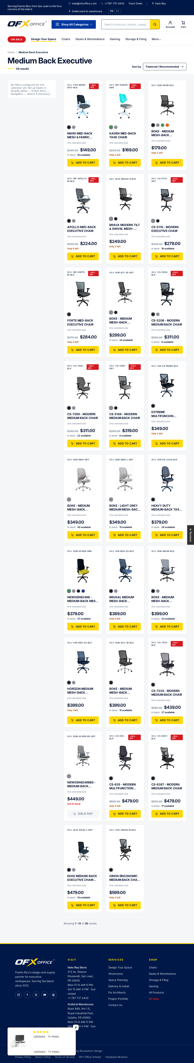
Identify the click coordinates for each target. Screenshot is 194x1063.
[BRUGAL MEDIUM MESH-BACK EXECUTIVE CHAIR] (125, 570)
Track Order (135, 3)
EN (111, 11)
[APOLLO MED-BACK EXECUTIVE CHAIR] (83, 200)
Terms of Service (65, 1056)
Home (11, 52)
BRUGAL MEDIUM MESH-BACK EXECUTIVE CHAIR (122, 599)
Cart (183, 27)
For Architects (117, 992)
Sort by (136, 66)
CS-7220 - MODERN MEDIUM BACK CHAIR (166, 692)
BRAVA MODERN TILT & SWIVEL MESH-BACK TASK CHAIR (124, 227)
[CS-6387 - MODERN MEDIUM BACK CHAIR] (167, 758)
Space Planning (118, 980)
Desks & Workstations (90, 39)
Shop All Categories (76, 24)
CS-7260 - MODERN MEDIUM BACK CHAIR (82, 416)
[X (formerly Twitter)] (36, 994)
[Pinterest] (53, 994)
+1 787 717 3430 (78, 998)
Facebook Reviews (116, 1056)
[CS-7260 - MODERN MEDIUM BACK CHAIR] (83, 387)
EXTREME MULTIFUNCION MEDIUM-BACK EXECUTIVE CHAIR (164, 414)
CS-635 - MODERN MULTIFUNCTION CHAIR (122, 786)
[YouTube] (44, 994)
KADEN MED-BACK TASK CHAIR (122, 135)
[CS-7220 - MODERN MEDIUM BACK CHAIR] (167, 664)
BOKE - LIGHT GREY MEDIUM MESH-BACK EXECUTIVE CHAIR (124, 508)
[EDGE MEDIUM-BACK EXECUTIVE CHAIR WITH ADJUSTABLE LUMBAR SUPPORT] (83, 849)
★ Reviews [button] (190, 535)
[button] (69, 127)
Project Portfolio (118, 998)
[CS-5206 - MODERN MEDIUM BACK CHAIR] (167, 294)
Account (170, 27)
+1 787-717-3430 (114, 3)
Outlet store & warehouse (87, 11)
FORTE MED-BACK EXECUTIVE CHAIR (80, 322)
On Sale (16, 39)
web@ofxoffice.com (84, 3)
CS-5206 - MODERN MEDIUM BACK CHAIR (166, 322)
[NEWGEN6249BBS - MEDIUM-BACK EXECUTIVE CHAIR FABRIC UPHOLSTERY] (83, 755)
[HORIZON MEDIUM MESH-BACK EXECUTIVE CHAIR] (83, 662)
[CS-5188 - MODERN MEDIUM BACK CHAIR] (125, 387)
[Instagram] (18, 994)
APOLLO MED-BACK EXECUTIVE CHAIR (81, 229)
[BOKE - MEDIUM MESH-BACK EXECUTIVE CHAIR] (167, 104)
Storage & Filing (135, 39)
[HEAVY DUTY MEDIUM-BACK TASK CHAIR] (167, 479)
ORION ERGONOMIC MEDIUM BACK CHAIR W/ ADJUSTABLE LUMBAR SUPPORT (124, 878)
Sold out (85, 813)
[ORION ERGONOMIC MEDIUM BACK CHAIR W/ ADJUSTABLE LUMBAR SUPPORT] (125, 849)
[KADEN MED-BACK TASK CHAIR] (125, 107)
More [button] (156, 39)
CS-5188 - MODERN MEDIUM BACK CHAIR (124, 416)
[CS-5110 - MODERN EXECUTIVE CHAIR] (167, 200)
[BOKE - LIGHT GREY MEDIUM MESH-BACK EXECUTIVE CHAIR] (125, 479)
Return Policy (43, 1056)
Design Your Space (43, 39)
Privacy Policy (23, 1056)
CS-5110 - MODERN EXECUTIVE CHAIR (165, 229)
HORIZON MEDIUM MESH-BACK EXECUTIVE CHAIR (80, 691)
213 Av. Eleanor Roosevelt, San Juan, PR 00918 (81, 976)
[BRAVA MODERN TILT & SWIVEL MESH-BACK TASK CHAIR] (125, 198)
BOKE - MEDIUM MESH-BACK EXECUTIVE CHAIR (164, 133)
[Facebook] (27, 994)
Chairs (66, 39)
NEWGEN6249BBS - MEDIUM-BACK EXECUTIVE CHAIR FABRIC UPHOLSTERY (82, 784)
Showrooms (115, 973)
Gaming (115, 39)
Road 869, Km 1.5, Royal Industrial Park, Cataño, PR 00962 (81, 1013)
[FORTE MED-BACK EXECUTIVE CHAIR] (83, 294)
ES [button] (117, 11)
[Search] (155, 24)
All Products (156, 992)
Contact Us (115, 1005)
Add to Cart (85, 162)
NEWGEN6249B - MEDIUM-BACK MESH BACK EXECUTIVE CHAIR (82, 599)
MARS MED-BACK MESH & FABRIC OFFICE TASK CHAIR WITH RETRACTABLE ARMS (82, 135)
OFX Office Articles (90, 1056)
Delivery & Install (118, 986)
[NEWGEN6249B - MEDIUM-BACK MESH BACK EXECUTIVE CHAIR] (83, 570)
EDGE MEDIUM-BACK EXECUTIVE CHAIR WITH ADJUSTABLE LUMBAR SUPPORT (82, 878)
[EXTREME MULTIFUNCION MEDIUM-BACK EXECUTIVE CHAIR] (167, 385)
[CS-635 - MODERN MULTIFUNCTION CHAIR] (125, 758)
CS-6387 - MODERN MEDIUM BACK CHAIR (166, 786)
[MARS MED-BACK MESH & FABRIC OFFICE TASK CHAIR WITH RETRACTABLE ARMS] (83, 107)
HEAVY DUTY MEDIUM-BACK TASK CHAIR (166, 508)
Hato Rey (160, 3)
